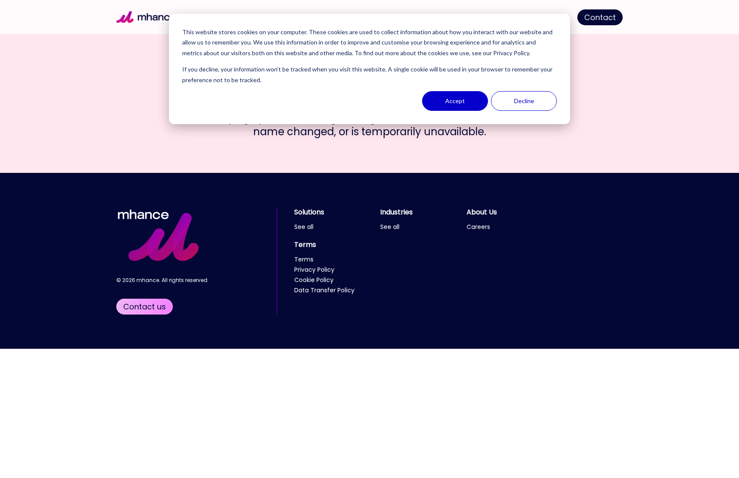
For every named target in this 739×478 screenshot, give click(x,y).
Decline (524, 100)
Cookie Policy (314, 280)
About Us (482, 212)
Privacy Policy (511, 52)
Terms (305, 244)
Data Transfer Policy (324, 290)
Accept (455, 100)
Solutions (309, 212)
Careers (478, 227)
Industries (396, 212)
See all (303, 227)
